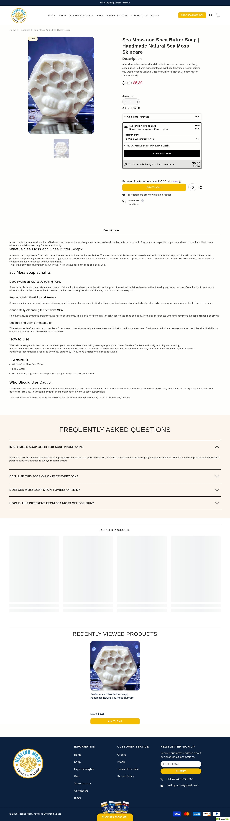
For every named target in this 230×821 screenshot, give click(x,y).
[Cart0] (218, 15)
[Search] (211, 15)
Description (111, 230)
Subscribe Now (162, 153)
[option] (61, 85)
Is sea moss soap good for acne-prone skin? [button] (46, 447)
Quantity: (127, 96)
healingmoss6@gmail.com (182, 785)
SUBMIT (181, 771)
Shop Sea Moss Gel (192, 15)
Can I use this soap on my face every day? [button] (43, 476)
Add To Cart (154, 187)
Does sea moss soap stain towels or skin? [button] (44, 490)
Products (25, 30)
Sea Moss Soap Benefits (30, 272)
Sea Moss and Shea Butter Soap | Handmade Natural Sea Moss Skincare (112, 696)
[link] (192, 187)
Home (12, 30)
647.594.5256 (184, 779)
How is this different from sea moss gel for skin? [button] (51, 503)
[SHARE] (199, 187)
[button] (115, 446)
